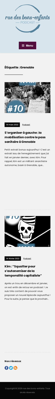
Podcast (26, 124)
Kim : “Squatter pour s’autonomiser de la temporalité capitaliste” (23, 271)
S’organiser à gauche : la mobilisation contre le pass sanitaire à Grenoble (25, 137)
